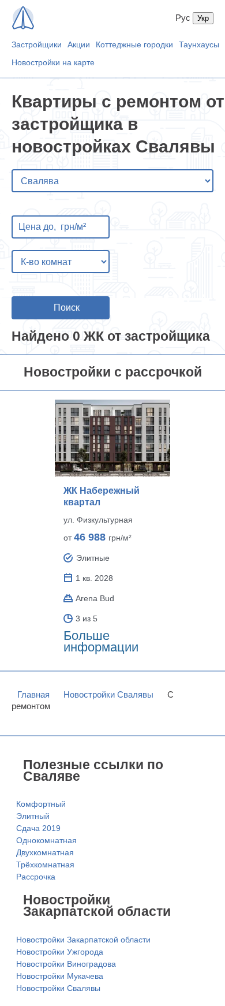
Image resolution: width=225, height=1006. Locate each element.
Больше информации (100, 641)
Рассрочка (35, 876)
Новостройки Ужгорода (59, 951)
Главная (33, 694)
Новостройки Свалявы (108, 694)
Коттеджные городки (134, 44)
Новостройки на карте (53, 62)
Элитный (33, 816)
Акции (79, 44)
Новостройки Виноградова (66, 963)
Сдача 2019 (38, 828)
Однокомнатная (46, 840)
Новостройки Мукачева (59, 976)
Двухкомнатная (45, 852)
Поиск (67, 307)
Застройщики (37, 44)
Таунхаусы (199, 44)
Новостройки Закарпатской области (83, 939)
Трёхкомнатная (45, 864)
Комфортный (41, 803)
